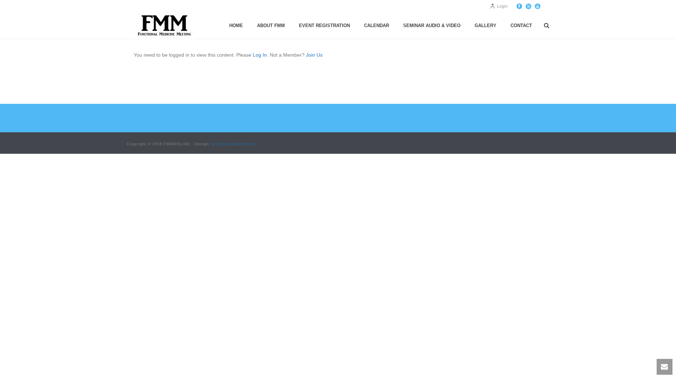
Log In (260, 55)
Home (236, 25)
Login (502, 6)
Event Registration (324, 25)
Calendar (376, 25)
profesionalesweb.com (234, 144)
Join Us (314, 55)
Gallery (485, 25)
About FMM (271, 25)
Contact (521, 25)
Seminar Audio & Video (432, 25)
